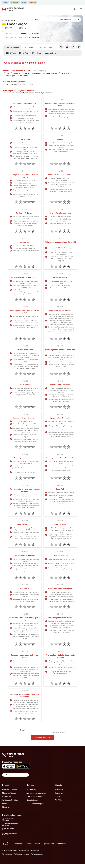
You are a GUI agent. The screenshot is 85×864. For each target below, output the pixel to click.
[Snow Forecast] (12, 9)
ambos (24, 84)
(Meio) (24, 53)
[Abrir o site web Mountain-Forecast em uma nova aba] (15, 2)
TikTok (58, 796)
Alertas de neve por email (36, 793)
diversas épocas (11, 76)
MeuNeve (6, 807)
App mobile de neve (34, 796)
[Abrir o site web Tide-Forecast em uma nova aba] (24, 2)
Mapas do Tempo (9, 793)
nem (31, 84)
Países (4, 18)
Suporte (28, 843)
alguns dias (16, 73)
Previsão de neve (12, 47)
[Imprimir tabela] (78, 46)
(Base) (37, 53)
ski (7, 84)
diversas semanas (51, 73)
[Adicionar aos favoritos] (61, 46)
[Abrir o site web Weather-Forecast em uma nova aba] (32, 2)
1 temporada (65, 73)
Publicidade (17, 843)
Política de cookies (37, 854)
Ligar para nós (48, 843)
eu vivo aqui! (24, 76)
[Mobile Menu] (81, 9)
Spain (12, 18)
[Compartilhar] (73, 46)
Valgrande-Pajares (9, 20)
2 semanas (37, 73)
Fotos (4, 803)
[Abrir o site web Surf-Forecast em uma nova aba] (5, 2)
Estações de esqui (9, 789)
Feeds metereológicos (35, 803)
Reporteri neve (32, 800)
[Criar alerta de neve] (67, 46)
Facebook (59, 789)
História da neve (45, 47)
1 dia (7, 73)
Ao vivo (28, 47)
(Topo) (11, 53)
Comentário (61, 843)
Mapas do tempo (51, 53)
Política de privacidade (21, 854)
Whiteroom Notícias (10, 800)
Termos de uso (7, 854)
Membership (31, 789)
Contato (37, 843)
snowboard (15, 84)
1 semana (27, 73)
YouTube (58, 800)
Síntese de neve (8, 796)
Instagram (59, 793)
